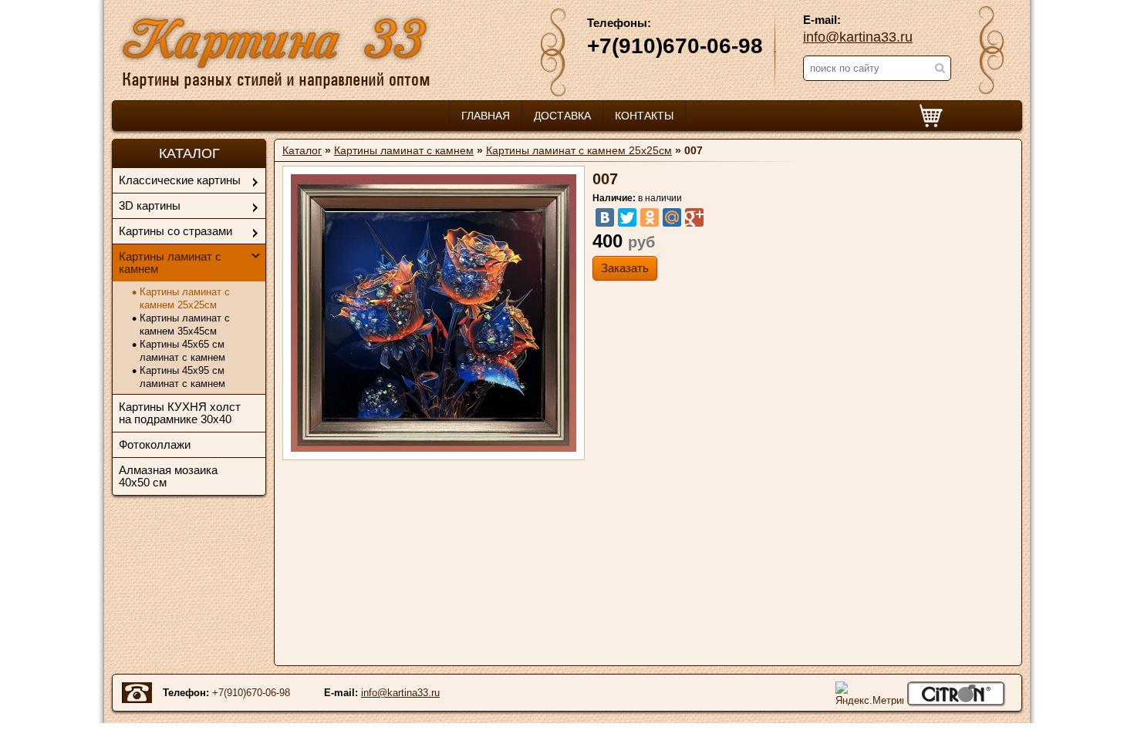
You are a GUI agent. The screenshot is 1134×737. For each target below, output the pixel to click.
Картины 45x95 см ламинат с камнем (182, 377)
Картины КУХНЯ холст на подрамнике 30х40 (180, 413)
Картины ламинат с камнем (170, 262)
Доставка (562, 115)
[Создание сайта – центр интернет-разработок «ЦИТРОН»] (956, 694)
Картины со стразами (175, 230)
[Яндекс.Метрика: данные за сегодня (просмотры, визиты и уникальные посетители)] (869, 693)
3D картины (150, 205)
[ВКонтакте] (605, 217)
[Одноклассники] (649, 217)
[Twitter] (627, 217)
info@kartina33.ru (858, 37)
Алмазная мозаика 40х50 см (168, 476)
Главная (485, 115)
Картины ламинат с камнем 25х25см (185, 298)
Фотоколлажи (155, 444)
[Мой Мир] (672, 217)
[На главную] (275, 50)
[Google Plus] (694, 217)
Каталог (302, 150)
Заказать (625, 267)
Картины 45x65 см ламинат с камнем (182, 350)
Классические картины (180, 180)
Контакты (644, 115)
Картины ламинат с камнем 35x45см (185, 324)
